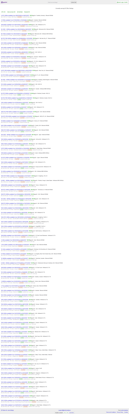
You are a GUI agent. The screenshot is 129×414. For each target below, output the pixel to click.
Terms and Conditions (111, 412)
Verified (21, 12)
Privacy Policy (120, 412)
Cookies (126, 412)
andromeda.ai (124, 410)
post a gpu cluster (123, 2)
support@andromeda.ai (64, 410)
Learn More (71, 412)
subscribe (73, 2)
